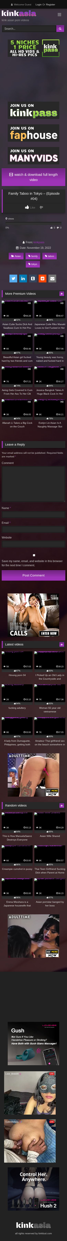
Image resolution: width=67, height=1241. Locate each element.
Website (7, 537)
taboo (51, 256)
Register (50, 4)
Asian (18, 256)
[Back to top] (56, 1230)
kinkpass (39, 242)
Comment (8, 463)
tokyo (34, 264)
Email (6, 522)
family (34, 256)
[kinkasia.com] (27, 13)
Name (6, 508)
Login (39, 4)
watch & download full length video (35, 177)
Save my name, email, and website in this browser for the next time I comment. (32, 563)
